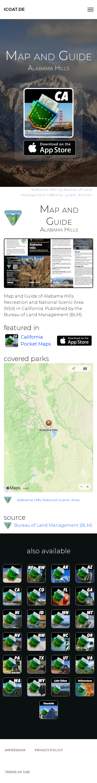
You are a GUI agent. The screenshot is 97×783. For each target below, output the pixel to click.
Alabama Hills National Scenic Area (48, 500)
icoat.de (14, 9)
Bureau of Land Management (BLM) (53, 525)
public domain (79, 195)
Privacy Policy (49, 750)
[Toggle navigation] (90, 9)
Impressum (15, 750)
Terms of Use (17, 772)
